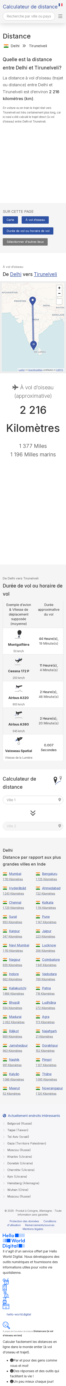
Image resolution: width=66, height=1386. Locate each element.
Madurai (15, 1017)
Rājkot (14, 1031)
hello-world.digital (19, 1314)
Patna (46, 988)
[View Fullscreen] (59, 301)
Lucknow (49, 945)
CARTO (59, 369)
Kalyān (14, 1074)
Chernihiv (20, 1170)
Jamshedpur (18, 1045)
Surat (13, 917)
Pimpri (47, 1060)
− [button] (59, 293)
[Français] (60, 4)
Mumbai (15, 874)
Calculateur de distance (30, 7)
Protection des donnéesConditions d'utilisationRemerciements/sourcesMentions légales (31, 1225)
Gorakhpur (50, 1045)
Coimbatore (51, 960)
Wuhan (17, 1190)
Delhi (15, 274)
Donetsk (19, 1163)
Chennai (15, 902)
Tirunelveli (45, 274)
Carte (10, 220)
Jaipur (46, 931)
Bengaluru (49, 874)
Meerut (14, 1088)
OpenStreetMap (35, 369)
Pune (46, 917)
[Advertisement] (33, 160)
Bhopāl (14, 1002)
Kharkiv (19, 1156)
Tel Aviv (17, 1137)
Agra (45, 1017)
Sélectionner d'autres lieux (25, 242)
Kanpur (14, 931)
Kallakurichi (17, 988)
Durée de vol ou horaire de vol (28, 231)
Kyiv (16, 1176)
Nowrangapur (52, 1088)
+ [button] (59, 288)
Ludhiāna (49, 1002)
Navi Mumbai (19, 945)
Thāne (47, 1074)
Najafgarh (49, 1031)
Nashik (14, 1060)
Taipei (17, 1130)
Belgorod (19, 1123)
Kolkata (47, 902)
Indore (14, 974)
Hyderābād (17, 888)
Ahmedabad (51, 888)
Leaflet (22, 369)
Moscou (18, 1150)
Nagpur (14, 960)
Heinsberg (22, 1183)
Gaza (26, 1143)
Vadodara (49, 974)
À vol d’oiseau (35, 220)
